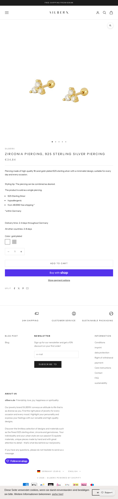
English (73, 471)
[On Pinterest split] (23, 288)
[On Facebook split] (14, 288)
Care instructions (103, 367)
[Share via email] (27, 288)
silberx (10, 148)
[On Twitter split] (19, 288)
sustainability (101, 383)
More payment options (59, 280)
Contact (98, 372)
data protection (102, 352)
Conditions (100, 342)
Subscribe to (48, 364)
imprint (98, 347)
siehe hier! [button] (57, 494)
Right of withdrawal (104, 357)
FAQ (97, 378)
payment (99, 362)
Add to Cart (59, 263)
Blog (7, 342)
